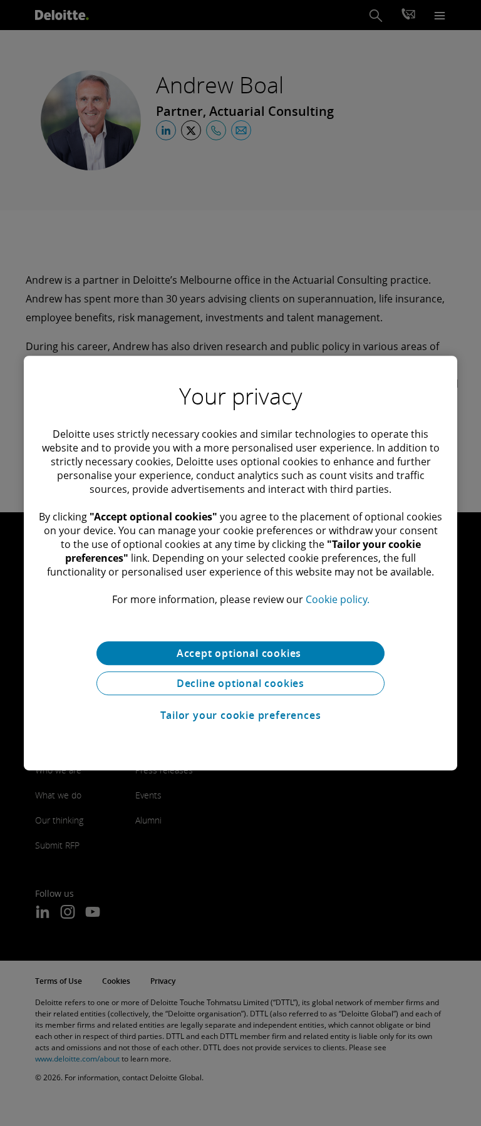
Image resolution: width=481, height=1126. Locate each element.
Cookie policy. (338, 599)
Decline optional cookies (240, 683)
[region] (240, 563)
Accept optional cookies (240, 653)
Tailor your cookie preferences (240, 715)
